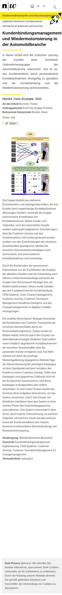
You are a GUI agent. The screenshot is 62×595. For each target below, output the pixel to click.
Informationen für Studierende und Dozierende (22, 26)
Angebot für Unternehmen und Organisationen (22, 21)
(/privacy (17, 563)
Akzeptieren (11, 588)
